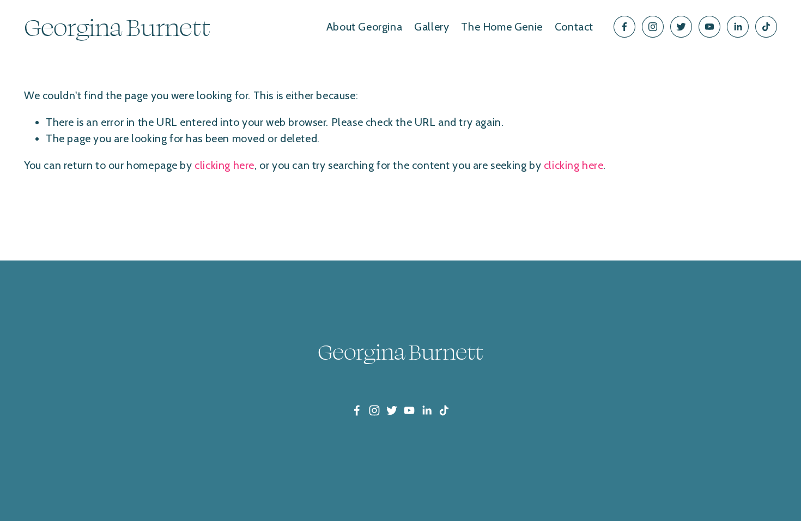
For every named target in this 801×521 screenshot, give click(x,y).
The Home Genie (501, 26)
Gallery (431, 26)
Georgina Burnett (117, 26)
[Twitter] (681, 27)
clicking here (224, 165)
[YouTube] (709, 27)
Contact (574, 26)
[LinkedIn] (738, 27)
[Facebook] (624, 27)
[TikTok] (766, 27)
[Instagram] (653, 27)
